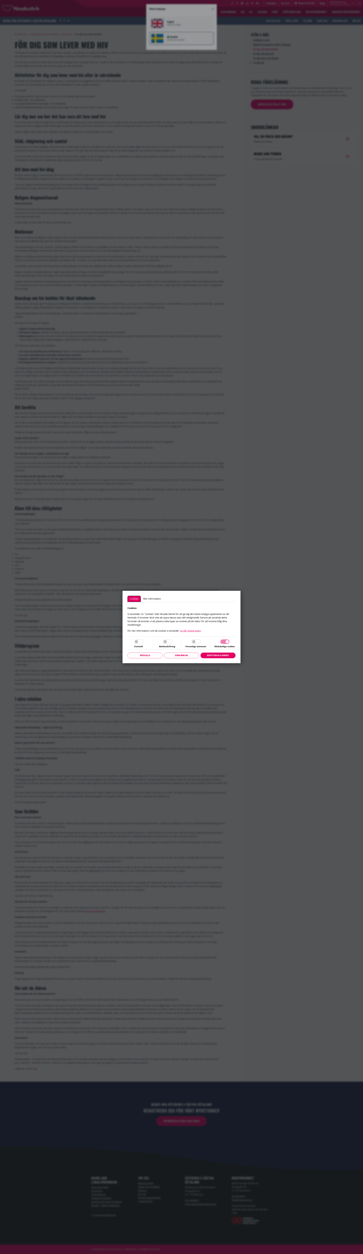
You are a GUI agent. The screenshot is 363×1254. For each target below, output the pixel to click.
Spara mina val (181, 655)
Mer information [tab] (152, 598)
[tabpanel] (181, 619)
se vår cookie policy (190, 630)
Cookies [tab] (134, 598)
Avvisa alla (145, 655)
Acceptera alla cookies (218, 655)
